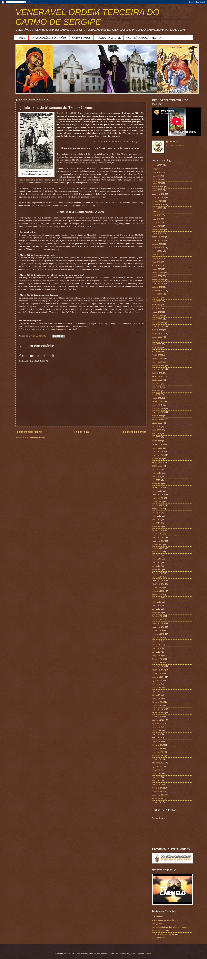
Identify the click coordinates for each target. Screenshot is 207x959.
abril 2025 (156, 222)
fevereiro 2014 (158, 702)
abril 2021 (156, 394)
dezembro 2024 (158, 237)
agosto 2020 (157, 423)
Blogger (148, 953)
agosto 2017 (157, 552)
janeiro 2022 (157, 362)
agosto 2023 (157, 294)
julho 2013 (156, 727)
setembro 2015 (158, 634)
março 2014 (157, 698)
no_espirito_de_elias (160, 931)
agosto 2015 (157, 638)
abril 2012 (156, 781)
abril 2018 (156, 523)
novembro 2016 (158, 584)
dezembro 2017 (158, 537)
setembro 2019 (158, 462)
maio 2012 (156, 777)
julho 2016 (156, 598)
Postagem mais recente (28, 431)
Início (22, 38)
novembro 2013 (158, 713)
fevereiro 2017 (158, 573)
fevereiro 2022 (158, 358)
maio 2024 (156, 262)
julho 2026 (156, 169)
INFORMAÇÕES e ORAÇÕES (48, 38)
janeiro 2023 (157, 319)
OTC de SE (173, 142)
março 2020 (157, 441)
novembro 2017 (158, 541)
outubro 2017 (157, 545)
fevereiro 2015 (158, 659)
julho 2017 (156, 555)
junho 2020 (156, 430)
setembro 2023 (158, 291)
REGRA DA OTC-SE (108, 38)
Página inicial (81, 431)
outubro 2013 (157, 716)
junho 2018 (156, 516)
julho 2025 (156, 212)
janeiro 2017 (157, 577)
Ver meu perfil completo (175, 145)
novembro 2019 (158, 455)
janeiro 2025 (157, 233)
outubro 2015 (157, 630)
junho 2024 (156, 258)
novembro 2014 (158, 670)
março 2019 (157, 484)
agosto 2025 (157, 208)
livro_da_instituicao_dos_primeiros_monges (170, 927)
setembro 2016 (158, 591)
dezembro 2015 (158, 623)
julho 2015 (156, 641)
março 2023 (157, 312)
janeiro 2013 (157, 749)
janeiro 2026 (157, 190)
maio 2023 (156, 305)
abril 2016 (156, 609)
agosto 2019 (157, 466)
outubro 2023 (157, 287)
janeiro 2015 (157, 663)
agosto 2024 (157, 251)
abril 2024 (156, 265)
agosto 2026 (157, 165)
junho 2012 (156, 774)
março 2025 (157, 226)
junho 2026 (156, 172)
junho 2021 (156, 387)
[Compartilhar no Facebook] (61, 336)
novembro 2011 (158, 799)
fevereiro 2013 (158, 745)
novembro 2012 (158, 756)
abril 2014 (156, 695)
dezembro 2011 (158, 795)
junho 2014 (156, 688)
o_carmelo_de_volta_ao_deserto (165, 934)
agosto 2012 (157, 766)
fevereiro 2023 (158, 316)
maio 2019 (156, 476)
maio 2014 (156, 691)
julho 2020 (156, 426)
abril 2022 (156, 351)
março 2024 (157, 269)
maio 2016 (156, 605)
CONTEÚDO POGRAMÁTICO (144, 38)
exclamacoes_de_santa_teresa (164, 920)
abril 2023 (156, 308)
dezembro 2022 (158, 323)
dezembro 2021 (158, 366)
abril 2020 (156, 437)
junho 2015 (156, 645)
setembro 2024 (158, 247)
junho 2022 (156, 344)
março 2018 (157, 527)
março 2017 (157, 570)
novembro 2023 (158, 283)
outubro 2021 (157, 373)
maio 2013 (156, 734)
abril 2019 (156, 480)
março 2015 (157, 655)
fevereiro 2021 (158, 401)
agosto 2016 (157, 595)
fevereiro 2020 (158, 444)
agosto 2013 (157, 723)
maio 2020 (156, 434)
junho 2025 (156, 215)
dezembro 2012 (158, 752)
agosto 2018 (157, 509)
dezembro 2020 (158, 409)
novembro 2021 (158, 369)
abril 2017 (156, 566)
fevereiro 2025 (158, 230)
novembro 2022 (158, 326)
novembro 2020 (158, 412)
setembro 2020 (158, 419)
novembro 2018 (158, 498)
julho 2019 (156, 469)
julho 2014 (156, 684)
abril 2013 (156, 738)
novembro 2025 (158, 197)
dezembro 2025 (158, 194)
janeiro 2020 (157, 448)
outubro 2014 (157, 673)
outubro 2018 (157, 502)
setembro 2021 (158, 376)
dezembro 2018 (158, 494)
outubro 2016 (157, 587)
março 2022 (157, 355)
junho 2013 (156, 731)
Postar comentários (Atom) (34, 437)
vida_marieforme (159, 938)
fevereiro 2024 (158, 273)
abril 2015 (156, 652)
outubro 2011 (157, 802)
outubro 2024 (157, 244)
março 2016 (157, 613)
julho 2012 (156, 770)
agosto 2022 (157, 337)
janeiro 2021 (157, 405)
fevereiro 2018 (158, 530)
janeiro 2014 (157, 706)
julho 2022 (156, 341)
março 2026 (157, 183)
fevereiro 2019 (158, 487)
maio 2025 (156, 219)
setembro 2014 (158, 677)
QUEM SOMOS (81, 38)
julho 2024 (156, 255)
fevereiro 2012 (158, 788)
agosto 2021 (157, 380)
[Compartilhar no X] (58, 336)
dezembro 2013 (158, 709)
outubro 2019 (157, 459)
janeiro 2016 (157, 620)
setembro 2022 (158, 333)
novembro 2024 (158, 240)
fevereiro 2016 (158, 616)
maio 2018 (156, 520)
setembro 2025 (158, 205)
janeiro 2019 (157, 491)
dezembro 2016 (158, 580)
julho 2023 (156, 298)
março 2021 (157, 398)
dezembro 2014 (158, 666)
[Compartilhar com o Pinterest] (64, 336)
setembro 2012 (158, 763)
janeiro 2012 (157, 791)
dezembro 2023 (158, 280)
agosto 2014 (157, 680)
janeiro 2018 (157, 534)
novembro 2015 (158, 627)
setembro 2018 (158, 505)
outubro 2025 (157, 201)
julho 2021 (156, 384)
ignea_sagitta (157, 923)
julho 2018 (156, 512)
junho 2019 (156, 473)
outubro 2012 (157, 759)
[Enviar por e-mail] (53, 336)
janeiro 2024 (157, 276)
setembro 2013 (158, 720)
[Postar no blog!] (55, 336)
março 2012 (157, 784)
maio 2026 (156, 176)
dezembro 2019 (158, 451)
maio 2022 (156, 348)
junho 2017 (156, 559)
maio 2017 (156, 562)
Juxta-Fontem (157, 916)
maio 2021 (156, 391)
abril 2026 (156, 180)
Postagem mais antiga (133, 431)
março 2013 (157, 741)
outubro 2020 (157, 416)
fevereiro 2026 (158, 187)
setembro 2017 (158, 548)
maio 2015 (156, 648)
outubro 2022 (157, 330)
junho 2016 (156, 602)
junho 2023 (156, 301)
